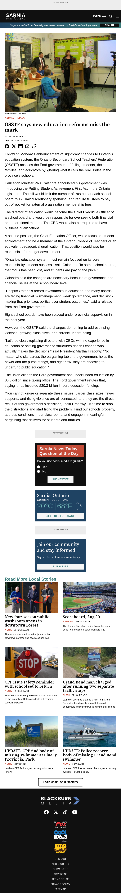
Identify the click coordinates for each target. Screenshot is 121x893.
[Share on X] (14, 146)
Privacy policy (60, 884)
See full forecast (60, 516)
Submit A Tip (60, 869)
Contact (60, 859)
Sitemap (60, 889)
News (21, 118)
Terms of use (61, 879)
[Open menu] (117, 16)
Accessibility (61, 864)
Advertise (60, 874)
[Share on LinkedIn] (20, 146)
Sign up (110, 25)
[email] (27, 146)
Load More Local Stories (60, 782)
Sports (68, 621)
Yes (44, 466)
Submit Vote (60, 479)
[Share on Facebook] (7, 146)
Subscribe (60, 566)
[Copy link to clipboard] (34, 146)
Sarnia (9, 118)
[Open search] (110, 16)
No (44, 471)
